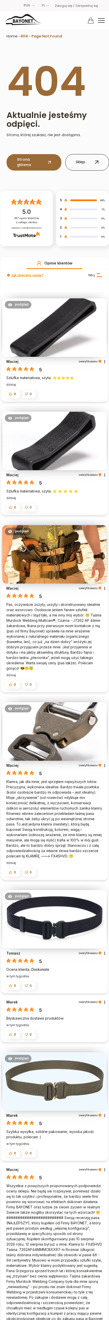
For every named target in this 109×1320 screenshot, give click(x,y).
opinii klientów (26, 220)
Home (12, 36)
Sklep (80, 161)
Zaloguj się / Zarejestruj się (76, 6)
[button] (39, 263)
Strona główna (24, 162)
